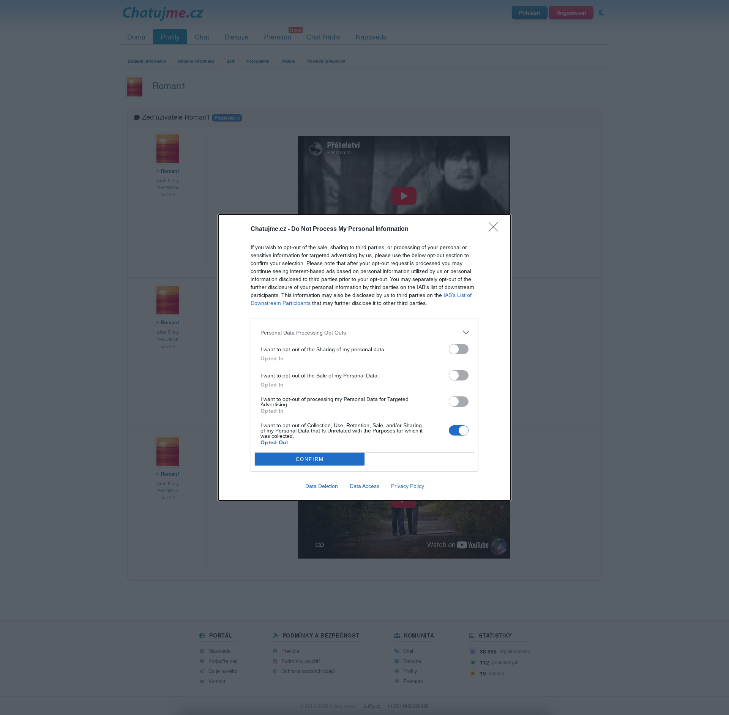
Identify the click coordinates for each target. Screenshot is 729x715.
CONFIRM (310, 459)
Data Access (364, 486)
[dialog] (364, 357)
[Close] (496, 229)
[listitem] (364, 332)
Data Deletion (321, 486)
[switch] (459, 349)
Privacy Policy (407, 486)
